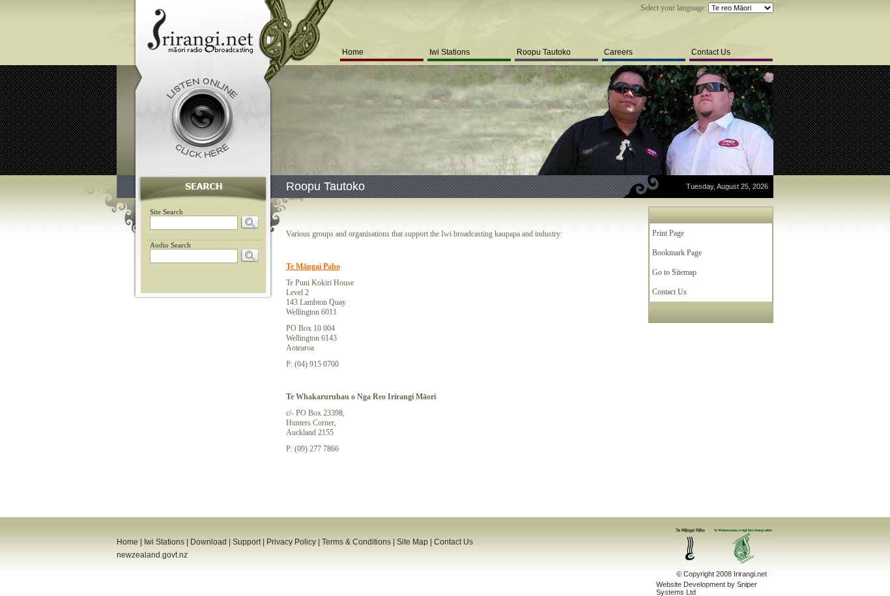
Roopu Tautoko (544, 52)
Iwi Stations (449, 52)
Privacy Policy (291, 541)
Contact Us (710, 52)
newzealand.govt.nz (152, 555)
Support (247, 541)
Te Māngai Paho (313, 266)
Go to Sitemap (674, 272)
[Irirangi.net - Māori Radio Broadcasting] (200, 31)
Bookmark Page (677, 252)
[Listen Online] (201, 117)
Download (208, 541)
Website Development (690, 584)
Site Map (412, 541)
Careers (618, 52)
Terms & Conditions (356, 541)
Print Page (668, 233)
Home (353, 52)
